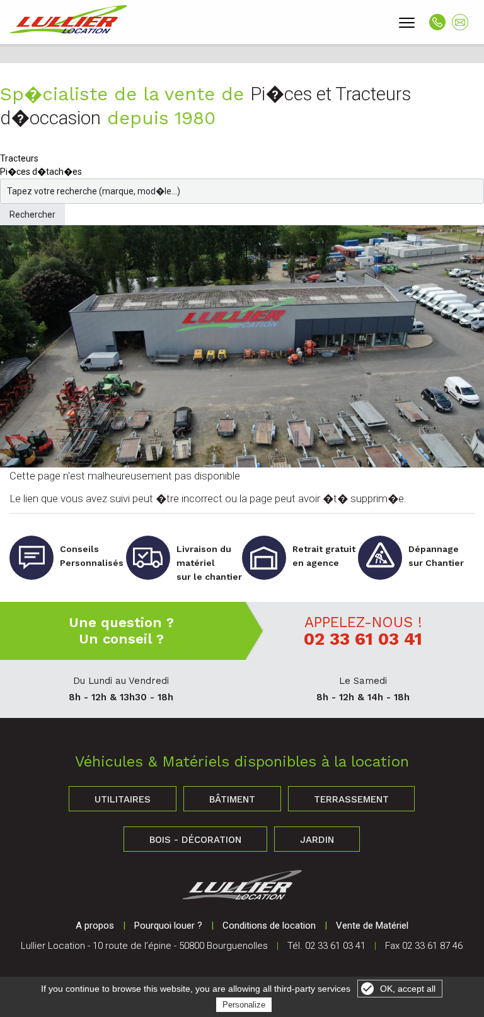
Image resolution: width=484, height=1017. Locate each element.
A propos (95, 925)
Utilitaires (123, 799)
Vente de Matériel (372, 925)
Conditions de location (269, 925)
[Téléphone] (437, 22)
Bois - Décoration (195, 839)
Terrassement (351, 799)
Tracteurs (19, 158)
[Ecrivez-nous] (460, 22)
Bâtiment (232, 799)
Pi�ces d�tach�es (41, 172)
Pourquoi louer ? (168, 925)
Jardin (317, 839)
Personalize (243, 1004)
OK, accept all (407, 989)
